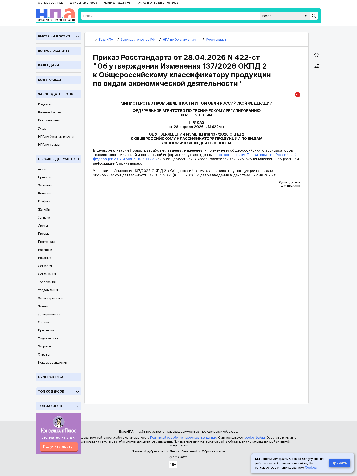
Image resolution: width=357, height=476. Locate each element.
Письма (43, 234)
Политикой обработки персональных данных (183, 437)
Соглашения (47, 274)
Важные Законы (49, 112)
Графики (44, 201)
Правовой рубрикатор (148, 451)
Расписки (45, 250)
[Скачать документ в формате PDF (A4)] (297, 94)
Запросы (44, 346)
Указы (42, 128)
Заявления (45, 185)
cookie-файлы (254, 437)
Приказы (44, 177)
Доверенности (49, 314)
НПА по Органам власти (56, 136)
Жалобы (44, 209)
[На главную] (55, 15)
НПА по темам (49, 144)
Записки (44, 217)
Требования (47, 282)
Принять (339, 463)
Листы (43, 225)
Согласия (45, 266)
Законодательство (56, 94)
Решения (44, 258)
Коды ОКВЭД (49, 80)
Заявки (43, 306)
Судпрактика (50, 377)
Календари (48, 65)
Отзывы (43, 322)
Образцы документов (58, 159)
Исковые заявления (52, 362)
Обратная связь (214, 451)
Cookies (311, 467)
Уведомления (48, 290)
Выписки (44, 193)
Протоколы (46, 242)
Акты (42, 169)
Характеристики (50, 298)
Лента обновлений (183, 451)
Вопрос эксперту (54, 51)
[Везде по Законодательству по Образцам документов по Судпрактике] (285, 15)
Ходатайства (48, 338)
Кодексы (44, 104)
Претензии (46, 330)
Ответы (44, 354)
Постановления (49, 120)
